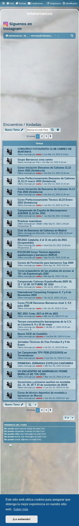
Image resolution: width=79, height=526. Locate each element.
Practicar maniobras (30, 221)
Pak (38, 162)
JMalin (39, 224)
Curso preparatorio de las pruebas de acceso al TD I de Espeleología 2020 (46, 272)
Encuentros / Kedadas (22, 124)
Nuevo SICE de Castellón (32, 333)
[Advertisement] (39, 81)
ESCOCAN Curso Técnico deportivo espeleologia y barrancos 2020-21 (39, 253)
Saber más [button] (20, 509)
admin (39, 347)
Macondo (40, 233)
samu (39, 154)
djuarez (40, 327)
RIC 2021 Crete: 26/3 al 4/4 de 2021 (38, 313)
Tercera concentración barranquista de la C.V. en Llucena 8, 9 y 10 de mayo (45, 323)
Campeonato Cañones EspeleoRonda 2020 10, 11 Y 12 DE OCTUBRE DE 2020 (45, 283)
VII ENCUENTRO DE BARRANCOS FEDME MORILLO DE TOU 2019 (42, 373)
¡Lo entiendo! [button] (21, 519)
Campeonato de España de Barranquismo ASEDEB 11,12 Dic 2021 (42, 212)
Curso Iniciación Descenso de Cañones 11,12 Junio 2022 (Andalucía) (44, 169)
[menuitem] (10, 3)
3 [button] (46, 136)
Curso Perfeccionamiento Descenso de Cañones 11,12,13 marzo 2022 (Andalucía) (46, 180)
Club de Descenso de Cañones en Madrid (42, 230)
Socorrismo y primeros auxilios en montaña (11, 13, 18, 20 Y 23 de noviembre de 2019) (44, 383)
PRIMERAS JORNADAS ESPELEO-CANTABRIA (45, 363)
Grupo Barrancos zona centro (35, 159)
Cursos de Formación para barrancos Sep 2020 (45, 262)
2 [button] (42, 136)
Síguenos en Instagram (17, 26)
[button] (50, 136)
